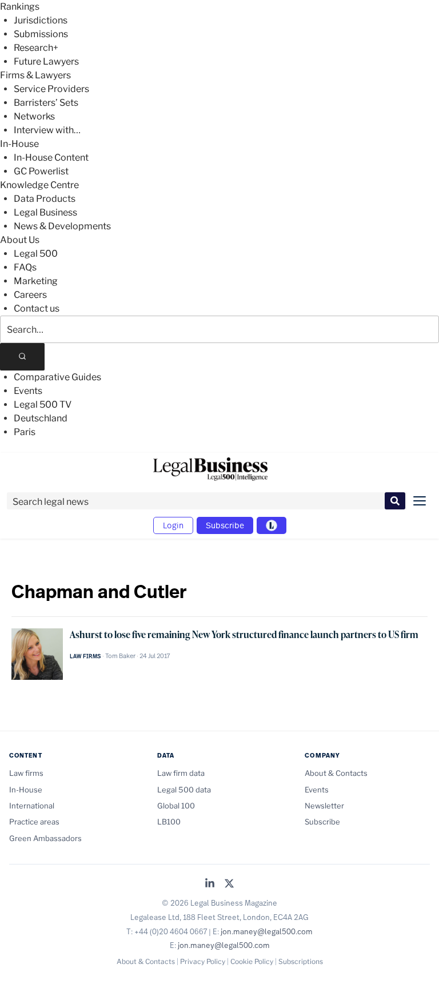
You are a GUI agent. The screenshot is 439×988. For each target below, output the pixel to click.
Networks (34, 116)
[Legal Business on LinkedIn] (210, 884)
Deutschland (40, 418)
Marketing (36, 281)
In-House (19, 143)
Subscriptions (300, 961)
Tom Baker (120, 656)
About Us (19, 239)
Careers (30, 294)
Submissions (41, 34)
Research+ (36, 47)
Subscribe (225, 525)
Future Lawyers (46, 61)
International (31, 805)
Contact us (36, 308)
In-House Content (51, 157)
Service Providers (51, 88)
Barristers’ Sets (46, 102)
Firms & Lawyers (35, 75)
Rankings (19, 6)
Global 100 (176, 805)
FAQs (25, 267)
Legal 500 (36, 253)
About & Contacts (336, 773)
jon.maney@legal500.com (267, 931)
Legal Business (45, 212)
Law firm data (181, 773)
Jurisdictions (40, 20)
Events (28, 390)
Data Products (44, 198)
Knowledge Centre (39, 185)
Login (173, 525)
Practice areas (34, 821)
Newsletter (324, 805)
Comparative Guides (57, 377)
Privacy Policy (202, 961)
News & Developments (62, 226)
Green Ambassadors (45, 838)
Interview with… (47, 130)
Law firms (85, 656)
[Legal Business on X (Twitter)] (229, 884)
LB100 (169, 821)
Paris (24, 432)
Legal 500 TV (42, 404)
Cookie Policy (251, 961)
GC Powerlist (41, 171)
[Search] (22, 356)
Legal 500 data (184, 789)
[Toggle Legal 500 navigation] (271, 525)
